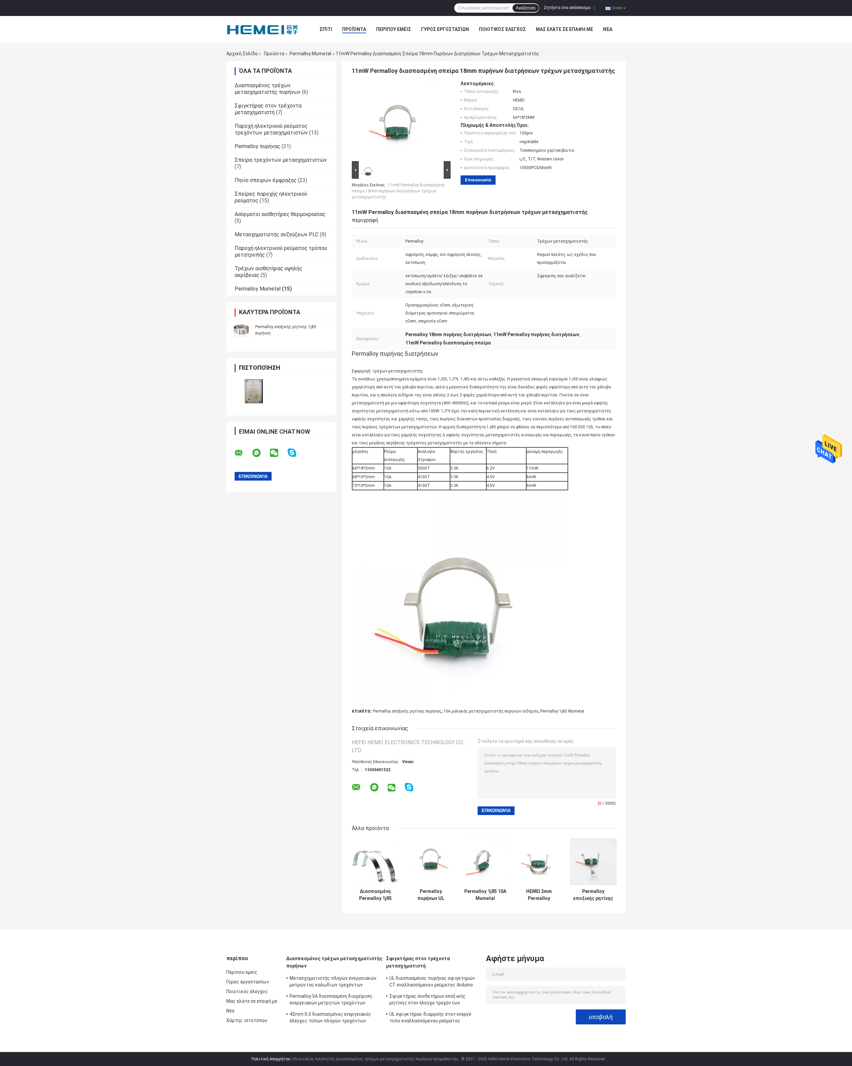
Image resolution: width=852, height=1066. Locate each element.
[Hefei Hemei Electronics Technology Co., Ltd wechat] (278, 453)
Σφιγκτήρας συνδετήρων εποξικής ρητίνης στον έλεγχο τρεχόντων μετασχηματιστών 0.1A (427, 1000)
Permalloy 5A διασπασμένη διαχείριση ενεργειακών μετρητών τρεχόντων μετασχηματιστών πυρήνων (331, 1000)
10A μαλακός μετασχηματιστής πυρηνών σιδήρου (490, 711)
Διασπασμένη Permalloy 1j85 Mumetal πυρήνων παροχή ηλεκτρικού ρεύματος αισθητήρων (375, 895)
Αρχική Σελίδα (242, 53)
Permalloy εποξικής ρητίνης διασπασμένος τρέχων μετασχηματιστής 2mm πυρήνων (593, 895)
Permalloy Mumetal (310, 53)
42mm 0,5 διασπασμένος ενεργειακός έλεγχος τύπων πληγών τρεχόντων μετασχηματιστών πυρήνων (330, 1018)
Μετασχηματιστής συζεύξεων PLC (277, 234)
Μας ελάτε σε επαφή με (564, 29)
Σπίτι (326, 29)
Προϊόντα (354, 29)
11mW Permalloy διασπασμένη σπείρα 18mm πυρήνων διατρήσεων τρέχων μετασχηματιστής (398, 191)
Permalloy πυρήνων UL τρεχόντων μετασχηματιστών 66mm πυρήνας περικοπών (430, 895)
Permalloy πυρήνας (257, 146)
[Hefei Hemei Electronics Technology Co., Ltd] (263, 29)
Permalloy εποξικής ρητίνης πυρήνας (407, 711)
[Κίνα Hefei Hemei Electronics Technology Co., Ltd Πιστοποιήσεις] (253, 391)
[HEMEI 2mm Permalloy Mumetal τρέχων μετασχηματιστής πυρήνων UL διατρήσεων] (539, 861)
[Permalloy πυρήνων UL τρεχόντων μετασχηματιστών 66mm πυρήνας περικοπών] (430, 861)
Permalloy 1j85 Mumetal (562, 711)
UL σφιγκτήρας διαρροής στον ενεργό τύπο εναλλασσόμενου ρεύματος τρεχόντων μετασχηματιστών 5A (430, 1018)
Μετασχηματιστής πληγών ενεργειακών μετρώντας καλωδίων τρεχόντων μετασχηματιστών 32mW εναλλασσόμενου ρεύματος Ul (333, 982)
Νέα (607, 29)
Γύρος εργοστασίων (445, 29)
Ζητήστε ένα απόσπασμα (567, 7)
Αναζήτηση (525, 8)
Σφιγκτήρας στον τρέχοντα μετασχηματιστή (268, 109)
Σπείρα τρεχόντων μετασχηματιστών (281, 160)
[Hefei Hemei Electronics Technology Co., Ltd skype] (296, 452)
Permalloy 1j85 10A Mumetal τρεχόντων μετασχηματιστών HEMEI (485, 895)
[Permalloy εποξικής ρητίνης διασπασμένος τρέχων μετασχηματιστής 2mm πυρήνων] (593, 861)
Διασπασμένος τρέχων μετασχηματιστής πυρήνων (268, 88)
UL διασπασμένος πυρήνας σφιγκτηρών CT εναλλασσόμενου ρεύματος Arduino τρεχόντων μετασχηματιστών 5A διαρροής (432, 982)
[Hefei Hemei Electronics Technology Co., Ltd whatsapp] (260, 453)
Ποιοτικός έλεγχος (502, 29)
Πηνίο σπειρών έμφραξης (266, 180)
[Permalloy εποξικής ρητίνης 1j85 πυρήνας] (241, 330)
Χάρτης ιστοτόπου (247, 1020)
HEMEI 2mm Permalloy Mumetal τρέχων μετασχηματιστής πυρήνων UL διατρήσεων (539, 895)
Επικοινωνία (478, 179)
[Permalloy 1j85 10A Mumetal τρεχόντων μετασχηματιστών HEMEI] (485, 861)
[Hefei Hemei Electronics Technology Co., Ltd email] (243, 453)
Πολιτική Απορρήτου (271, 1059)
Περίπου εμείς (393, 29)
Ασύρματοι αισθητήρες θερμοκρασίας (280, 214)
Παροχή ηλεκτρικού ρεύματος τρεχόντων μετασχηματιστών (271, 129)
